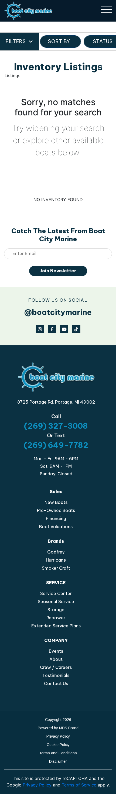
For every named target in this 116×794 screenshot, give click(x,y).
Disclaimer (58, 761)
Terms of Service (79, 785)
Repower (55, 617)
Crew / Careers (56, 667)
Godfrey (55, 552)
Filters (16, 41)
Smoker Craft (56, 568)
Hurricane (56, 560)
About (56, 659)
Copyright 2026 (58, 719)
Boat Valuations (56, 526)
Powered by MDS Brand (58, 728)
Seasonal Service (56, 601)
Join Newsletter (58, 270)
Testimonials (55, 675)
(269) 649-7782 (56, 445)
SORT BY (59, 41)
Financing (56, 518)
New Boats (56, 502)
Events (56, 651)
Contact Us (56, 683)
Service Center (56, 593)
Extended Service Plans (56, 625)
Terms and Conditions (58, 753)
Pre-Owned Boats (56, 510)
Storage (55, 609)
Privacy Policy (58, 736)
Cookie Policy (58, 745)
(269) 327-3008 (56, 426)
